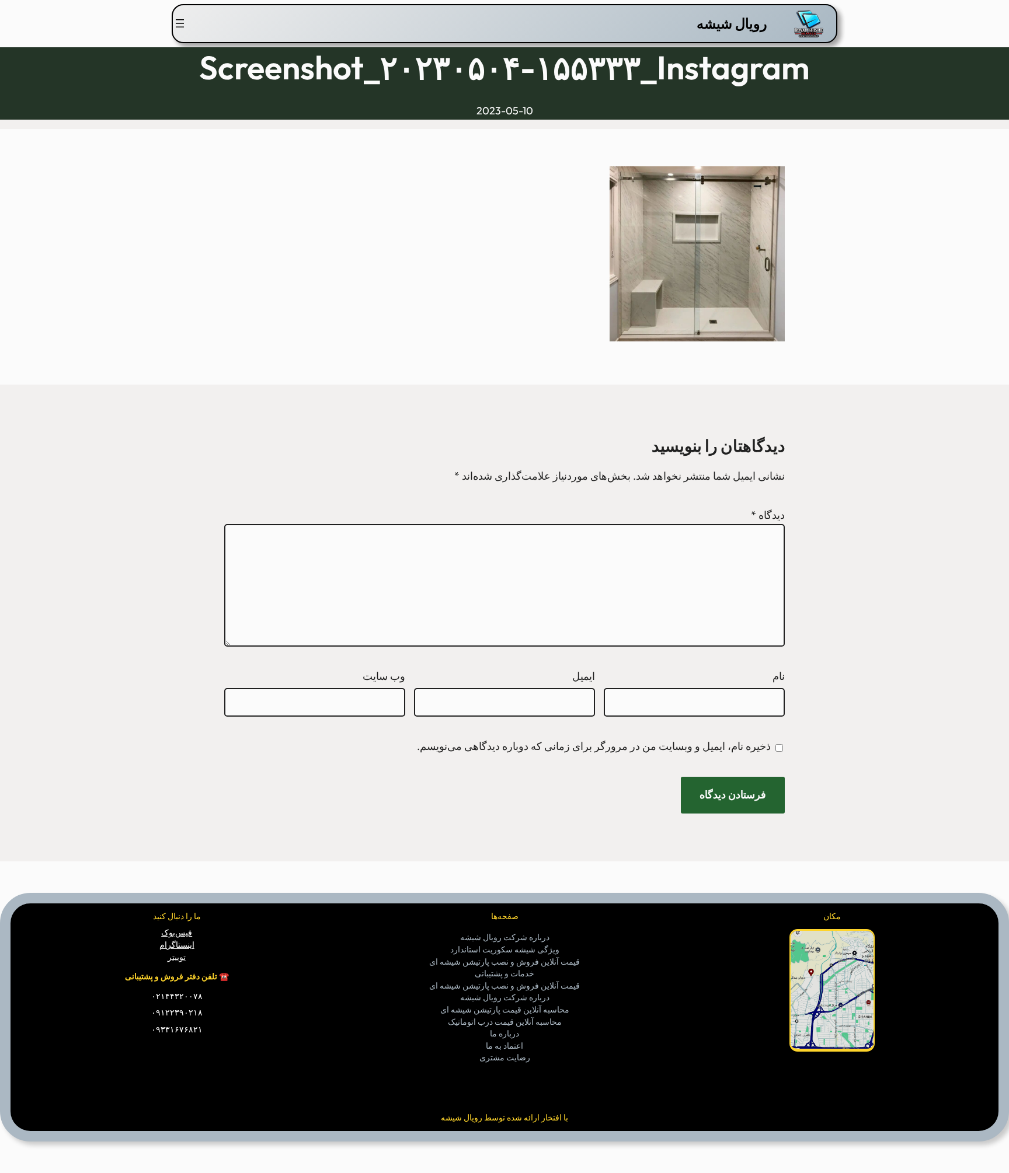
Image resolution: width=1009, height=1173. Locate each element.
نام (779, 676)
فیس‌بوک (176, 932)
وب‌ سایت (384, 676)
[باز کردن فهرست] (180, 23)
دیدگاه (768, 515)
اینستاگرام (176, 945)
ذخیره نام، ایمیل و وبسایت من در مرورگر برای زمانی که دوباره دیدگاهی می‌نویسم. (594, 746)
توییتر (177, 957)
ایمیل (583, 676)
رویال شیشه (732, 23)
